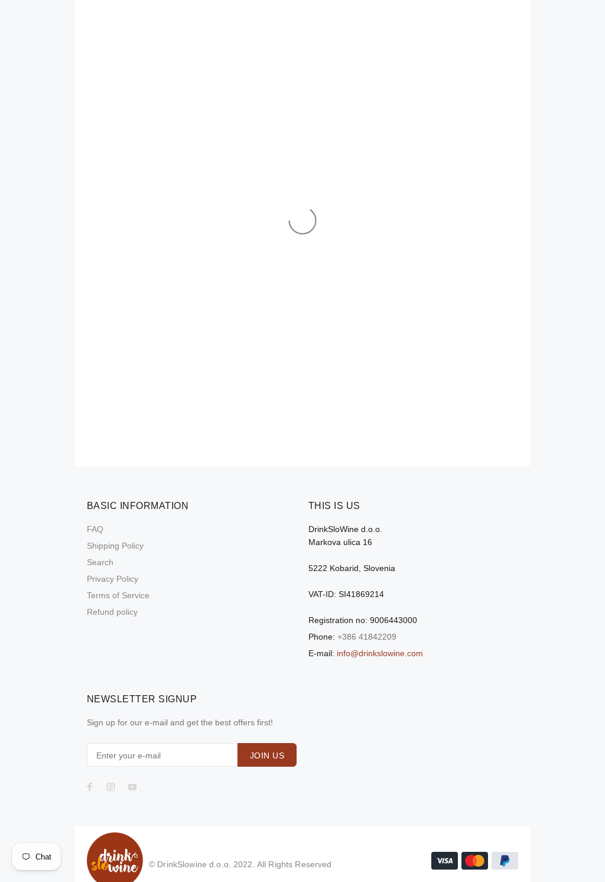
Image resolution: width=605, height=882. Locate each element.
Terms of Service (118, 595)
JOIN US (267, 755)
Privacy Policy (112, 578)
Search (100, 562)
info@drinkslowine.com (380, 653)
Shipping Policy (115, 545)
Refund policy (112, 612)
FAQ (95, 529)
